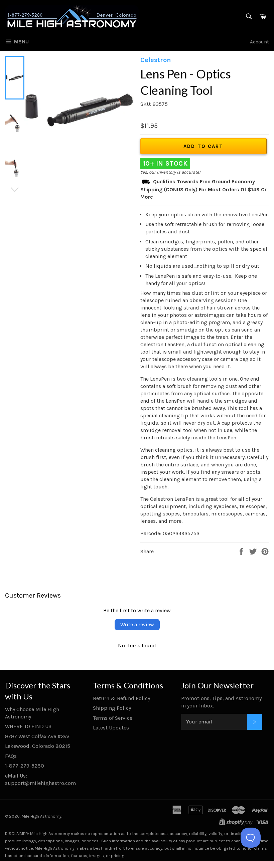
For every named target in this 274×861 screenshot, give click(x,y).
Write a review (137, 624)
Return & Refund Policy (121, 698)
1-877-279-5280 (24, 766)
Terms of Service (112, 718)
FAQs (11, 756)
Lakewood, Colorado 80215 (37, 746)
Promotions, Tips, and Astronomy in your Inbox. (221, 702)
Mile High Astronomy (41, 816)
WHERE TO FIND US (28, 726)
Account (259, 42)
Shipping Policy (112, 708)
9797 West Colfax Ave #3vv (37, 736)
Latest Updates (111, 727)
